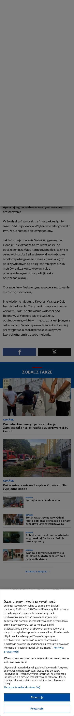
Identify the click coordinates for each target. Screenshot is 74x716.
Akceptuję (37, 697)
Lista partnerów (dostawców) (22, 687)
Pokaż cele (37, 708)
